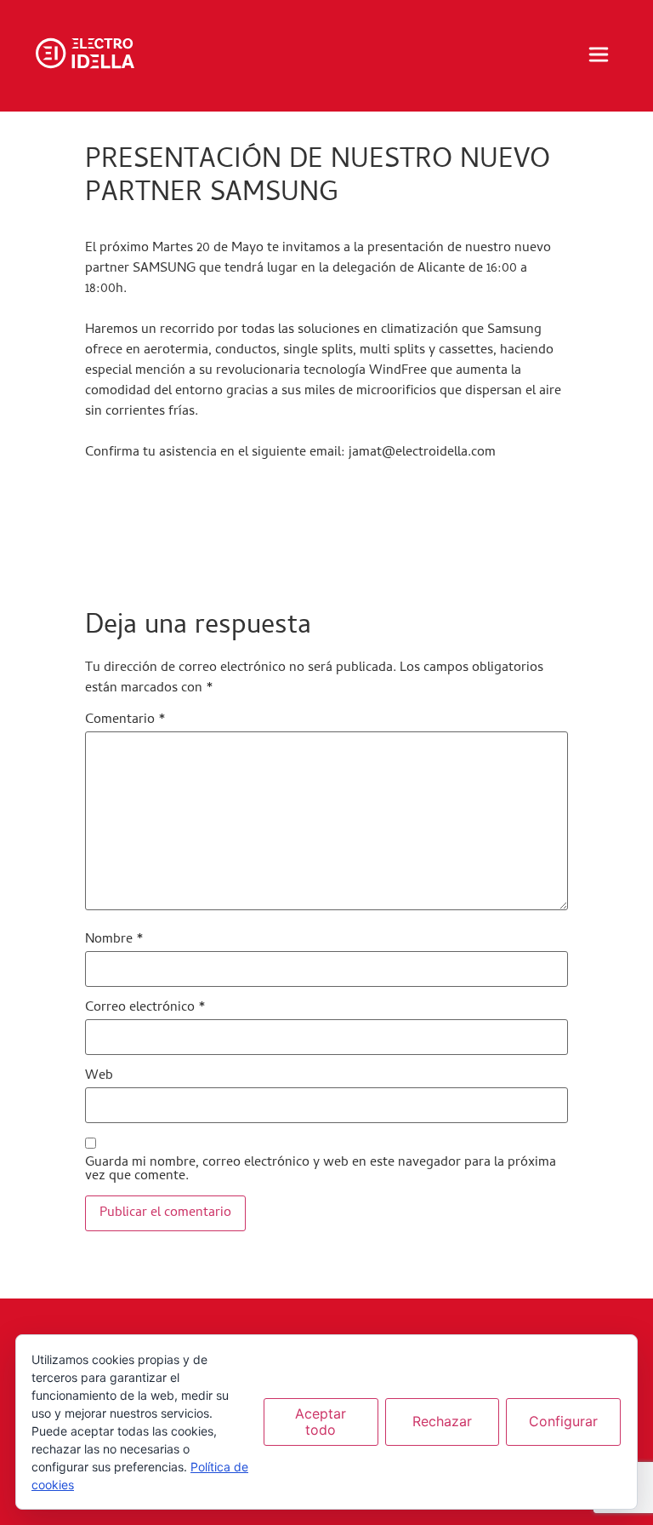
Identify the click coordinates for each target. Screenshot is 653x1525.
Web (99, 1076)
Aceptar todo (320, 1421)
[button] (598, 56)
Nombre (114, 940)
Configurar (563, 1421)
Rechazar (442, 1421)
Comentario (125, 720)
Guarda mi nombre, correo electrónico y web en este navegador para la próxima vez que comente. (320, 1170)
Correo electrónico (145, 1008)
